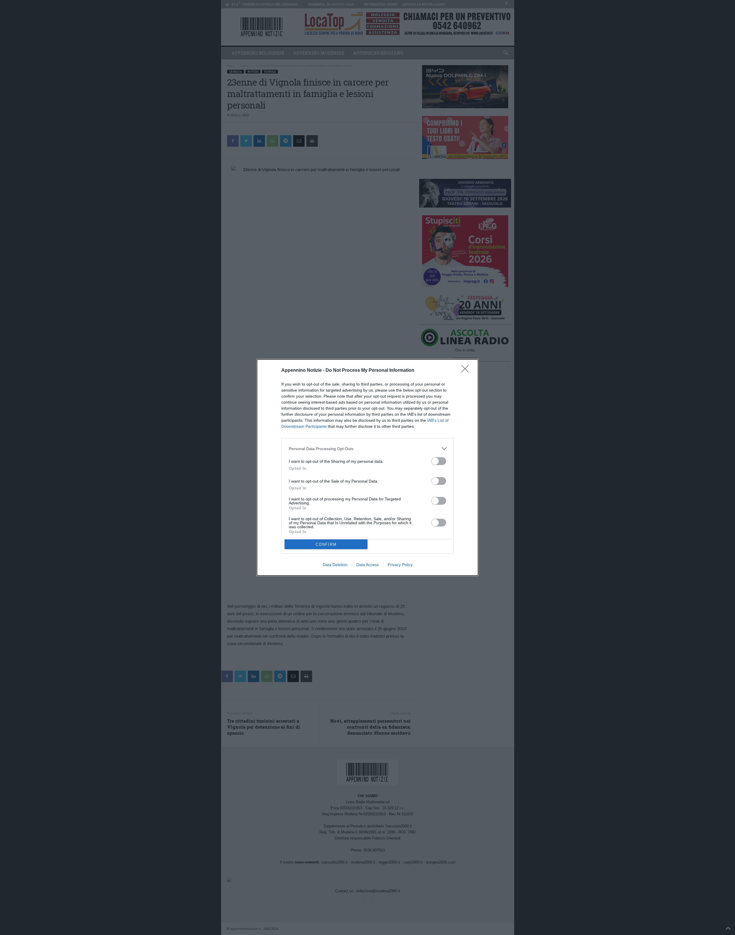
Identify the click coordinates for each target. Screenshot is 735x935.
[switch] (438, 461)
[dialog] (367, 467)
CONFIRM (326, 544)
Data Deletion (335, 564)
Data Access (367, 564)
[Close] (466, 370)
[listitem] (367, 449)
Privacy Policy (400, 564)
